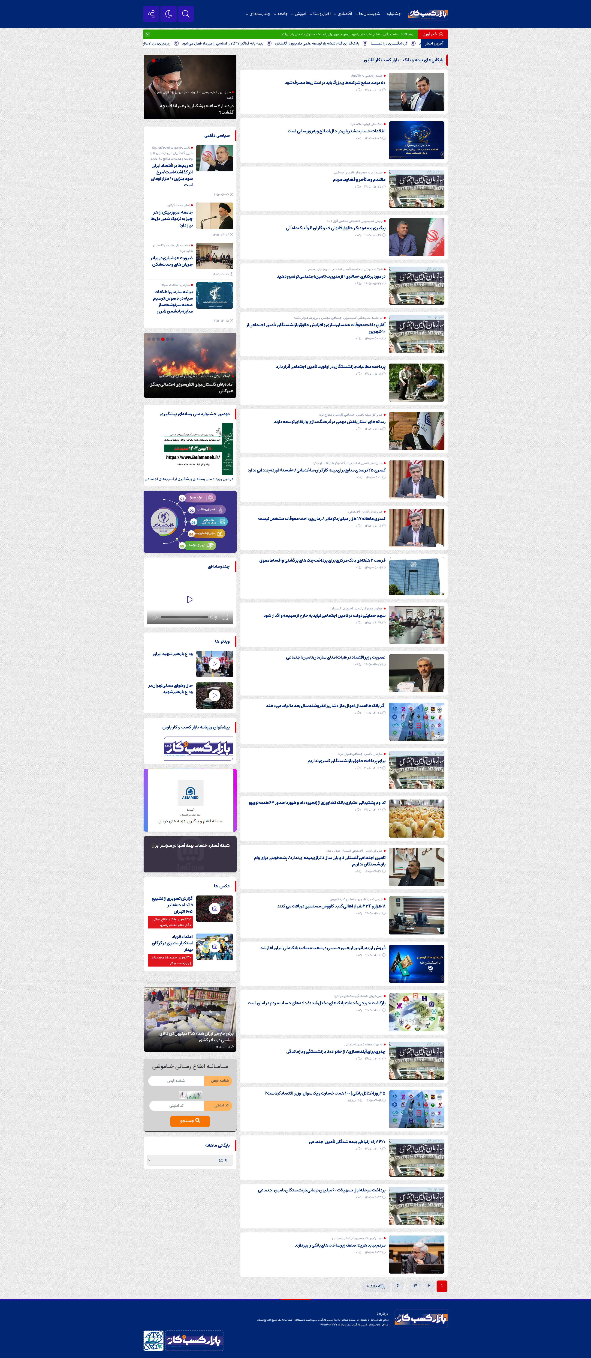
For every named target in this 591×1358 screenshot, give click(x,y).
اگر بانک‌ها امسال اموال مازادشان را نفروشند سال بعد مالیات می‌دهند (326, 706)
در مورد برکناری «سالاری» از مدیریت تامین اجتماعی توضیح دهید (331, 276)
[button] (163, 61)
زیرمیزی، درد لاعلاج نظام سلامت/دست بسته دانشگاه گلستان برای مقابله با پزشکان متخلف (163, 43)
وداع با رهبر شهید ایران (173, 654)
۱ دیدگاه (352, 1100)
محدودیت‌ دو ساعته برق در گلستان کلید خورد (195, 391)
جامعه (282, 14)
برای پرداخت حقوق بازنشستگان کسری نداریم (347, 761)
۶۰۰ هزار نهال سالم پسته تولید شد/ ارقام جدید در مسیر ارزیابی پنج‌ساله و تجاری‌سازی (192, 1036)
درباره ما (383, 1313)
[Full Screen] (225, 617)
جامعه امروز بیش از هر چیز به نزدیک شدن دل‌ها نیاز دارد (172, 219)
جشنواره (394, 14)
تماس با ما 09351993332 (335, 1324)
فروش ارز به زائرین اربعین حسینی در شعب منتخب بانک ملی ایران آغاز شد (323, 948)
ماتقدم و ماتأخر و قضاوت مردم (359, 179)
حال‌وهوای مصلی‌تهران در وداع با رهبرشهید (170, 688)
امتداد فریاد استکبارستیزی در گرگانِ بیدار (172, 943)
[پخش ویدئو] (190, 600)
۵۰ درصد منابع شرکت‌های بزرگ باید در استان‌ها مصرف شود (335, 83)
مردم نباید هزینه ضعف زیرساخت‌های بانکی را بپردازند (340, 1245)
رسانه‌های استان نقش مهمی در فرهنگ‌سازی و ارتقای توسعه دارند (330, 422)
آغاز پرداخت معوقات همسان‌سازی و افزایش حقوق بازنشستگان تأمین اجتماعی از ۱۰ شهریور (316, 328)
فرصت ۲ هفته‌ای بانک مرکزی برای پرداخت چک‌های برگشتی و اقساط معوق (322, 560)
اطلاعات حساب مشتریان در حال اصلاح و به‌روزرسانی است (337, 131)
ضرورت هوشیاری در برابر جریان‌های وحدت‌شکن (172, 261)
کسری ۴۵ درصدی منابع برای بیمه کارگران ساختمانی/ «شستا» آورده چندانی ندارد (317, 470)
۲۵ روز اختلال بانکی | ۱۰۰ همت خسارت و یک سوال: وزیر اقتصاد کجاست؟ (325, 1093)
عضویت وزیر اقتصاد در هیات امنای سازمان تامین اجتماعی (336, 657)
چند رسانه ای (260, 14)
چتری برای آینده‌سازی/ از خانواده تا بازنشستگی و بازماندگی (336, 1051)
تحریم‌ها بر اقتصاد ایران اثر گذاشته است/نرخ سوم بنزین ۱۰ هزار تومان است (172, 175)
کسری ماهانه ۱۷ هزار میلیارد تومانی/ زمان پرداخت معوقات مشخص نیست (322, 519)
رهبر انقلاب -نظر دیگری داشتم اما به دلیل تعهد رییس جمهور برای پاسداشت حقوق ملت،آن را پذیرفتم (347, 34)
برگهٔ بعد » (376, 1286)
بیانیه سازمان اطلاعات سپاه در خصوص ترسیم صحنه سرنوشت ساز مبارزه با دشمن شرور (173, 302)
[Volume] (213, 617)
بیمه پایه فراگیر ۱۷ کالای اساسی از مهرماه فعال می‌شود (284, 43)
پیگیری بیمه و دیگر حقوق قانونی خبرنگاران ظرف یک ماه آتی (336, 228)
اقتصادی (345, 14)
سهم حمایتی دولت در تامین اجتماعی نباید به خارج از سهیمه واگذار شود (325, 615)
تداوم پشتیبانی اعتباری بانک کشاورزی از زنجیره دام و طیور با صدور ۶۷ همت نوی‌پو (317, 803)
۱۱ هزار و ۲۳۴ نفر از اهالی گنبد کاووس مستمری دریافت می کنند (331, 906)
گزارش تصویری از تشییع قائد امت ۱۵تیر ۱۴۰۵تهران (172, 905)
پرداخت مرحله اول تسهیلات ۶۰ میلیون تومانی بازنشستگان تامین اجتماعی (322, 1190)
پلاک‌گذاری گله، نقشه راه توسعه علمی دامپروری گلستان (379, 43)
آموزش (300, 14)
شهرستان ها (369, 14)
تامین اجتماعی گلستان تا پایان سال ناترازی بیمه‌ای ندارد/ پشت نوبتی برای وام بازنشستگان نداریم (320, 861)
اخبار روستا (322, 14)
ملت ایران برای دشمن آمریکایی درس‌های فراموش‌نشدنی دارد (198, 109)
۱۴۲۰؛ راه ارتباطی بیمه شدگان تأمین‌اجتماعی (347, 1142)
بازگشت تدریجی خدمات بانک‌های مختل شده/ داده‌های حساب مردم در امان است (317, 1003)
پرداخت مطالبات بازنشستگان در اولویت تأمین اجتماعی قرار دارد (331, 367)
